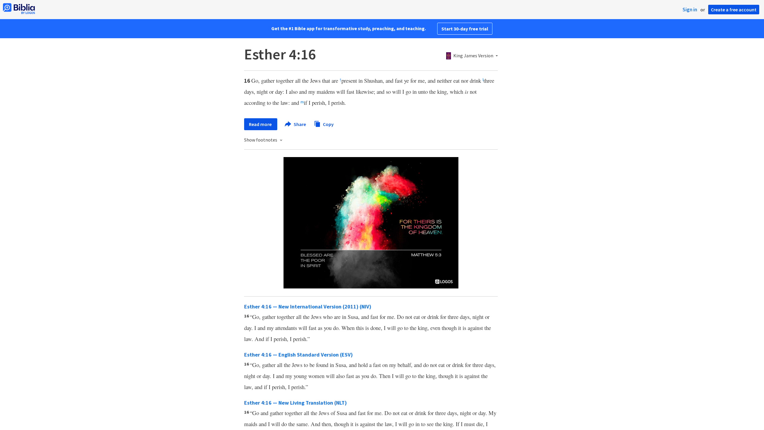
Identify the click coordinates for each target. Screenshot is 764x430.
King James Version (473, 56)
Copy (328, 124)
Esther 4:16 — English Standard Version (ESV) (298, 354)
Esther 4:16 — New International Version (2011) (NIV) (307, 306)
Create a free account (734, 10)
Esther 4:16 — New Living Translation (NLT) (295, 402)
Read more (260, 124)
